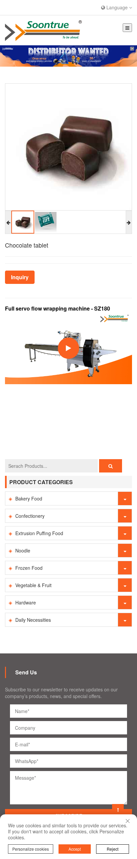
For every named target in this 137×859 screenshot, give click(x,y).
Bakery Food (28, 498)
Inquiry (20, 277)
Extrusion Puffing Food (39, 533)
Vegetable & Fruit (33, 585)
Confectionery (30, 515)
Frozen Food (29, 567)
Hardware (25, 602)
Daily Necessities (33, 619)
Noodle (22, 550)
